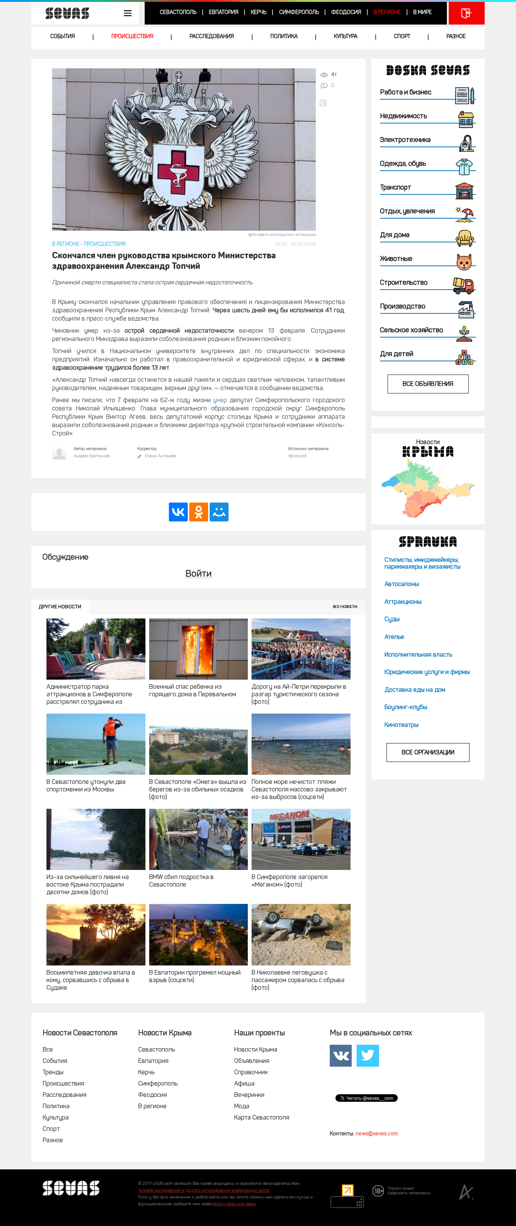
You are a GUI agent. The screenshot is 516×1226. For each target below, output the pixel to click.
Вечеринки (249, 1095)
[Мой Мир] (219, 512)
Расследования (212, 37)
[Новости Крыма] (428, 488)
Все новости (345, 607)
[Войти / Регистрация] (467, 13)
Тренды (53, 1073)
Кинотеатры (402, 725)
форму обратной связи (234, 1204)
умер (220, 401)
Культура (345, 37)
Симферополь (299, 12)
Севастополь (178, 12)
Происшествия (132, 37)
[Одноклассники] (198, 512)
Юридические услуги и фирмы (427, 672)
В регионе (387, 12)
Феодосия (346, 12)
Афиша (244, 1084)
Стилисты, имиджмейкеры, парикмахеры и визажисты (422, 563)
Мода (241, 1107)
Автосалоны (402, 584)
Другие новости (60, 607)
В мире (422, 12)
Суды (392, 620)
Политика (284, 37)
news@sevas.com (376, 1134)
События (62, 37)
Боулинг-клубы (406, 708)
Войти (198, 574)
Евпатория (223, 12)
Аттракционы (403, 602)
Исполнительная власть (418, 655)
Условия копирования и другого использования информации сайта (203, 1191)
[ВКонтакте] (178, 512)
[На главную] (63, 13)
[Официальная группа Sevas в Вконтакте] (341, 1055)
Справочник (251, 1073)
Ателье (394, 637)
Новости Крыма (255, 1050)
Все (48, 1050)
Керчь (258, 12)
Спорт (402, 37)
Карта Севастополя (261, 1118)
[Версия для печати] (332, 103)
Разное (456, 37)
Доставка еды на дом (415, 690)
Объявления (251, 1061)
